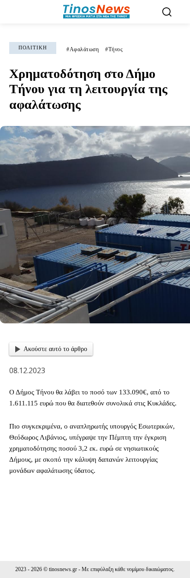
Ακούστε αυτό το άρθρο (55, 349)
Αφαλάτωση (84, 49)
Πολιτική (32, 47)
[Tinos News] (96, 11)
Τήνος (115, 49)
